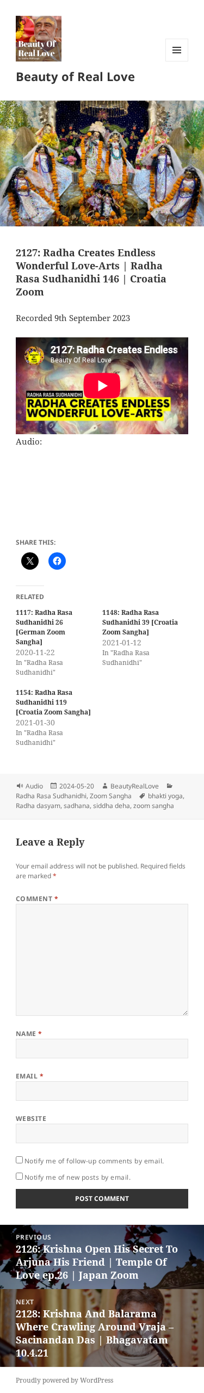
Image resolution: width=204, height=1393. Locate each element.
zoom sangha (153, 805)
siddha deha (111, 805)
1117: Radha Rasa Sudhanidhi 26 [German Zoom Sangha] (44, 627)
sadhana (77, 805)
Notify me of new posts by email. (77, 1177)
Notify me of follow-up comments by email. (94, 1161)
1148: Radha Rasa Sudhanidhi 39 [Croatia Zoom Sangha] (140, 622)
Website (31, 1118)
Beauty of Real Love (75, 76)
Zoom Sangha (111, 795)
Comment (37, 898)
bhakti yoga (165, 795)
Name (29, 1033)
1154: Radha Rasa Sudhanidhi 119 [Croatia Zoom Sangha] (53, 702)
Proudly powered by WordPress (64, 1380)
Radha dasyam (38, 805)
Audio (34, 786)
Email (30, 1076)
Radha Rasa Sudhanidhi (51, 795)
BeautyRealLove (134, 786)
